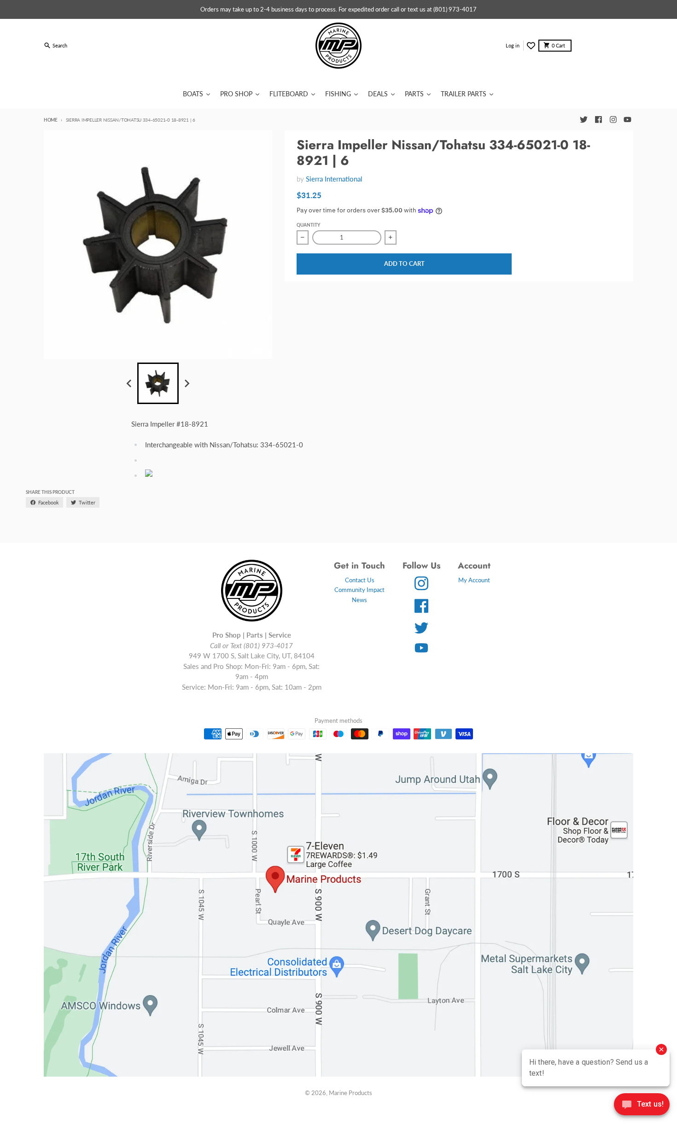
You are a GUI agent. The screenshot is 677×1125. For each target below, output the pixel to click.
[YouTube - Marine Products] (627, 119)
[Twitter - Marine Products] (583, 119)
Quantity (308, 225)
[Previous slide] (129, 383)
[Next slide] (187, 383)
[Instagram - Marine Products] (613, 119)
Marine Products (350, 1092)
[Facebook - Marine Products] (598, 119)
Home (51, 120)
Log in (512, 45)
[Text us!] (642, 1105)
